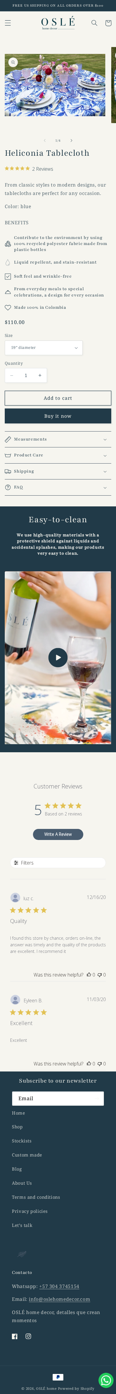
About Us (22, 1183)
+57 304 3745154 (59, 1286)
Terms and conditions (36, 1197)
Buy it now (58, 416)
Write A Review (58, 834)
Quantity (14, 363)
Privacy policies (30, 1211)
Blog (17, 1169)
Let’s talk (22, 1225)
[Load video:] (58, 657)
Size (9, 335)
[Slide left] (44, 140)
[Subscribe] (97, 1098)
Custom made (27, 1155)
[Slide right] (71, 140)
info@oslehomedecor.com (59, 1299)
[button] (8, 23)
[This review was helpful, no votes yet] (89, 974)
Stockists (22, 1141)
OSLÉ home (47, 1388)
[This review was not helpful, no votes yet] (100, 974)
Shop (17, 1127)
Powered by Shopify (76, 1388)
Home (18, 1113)
